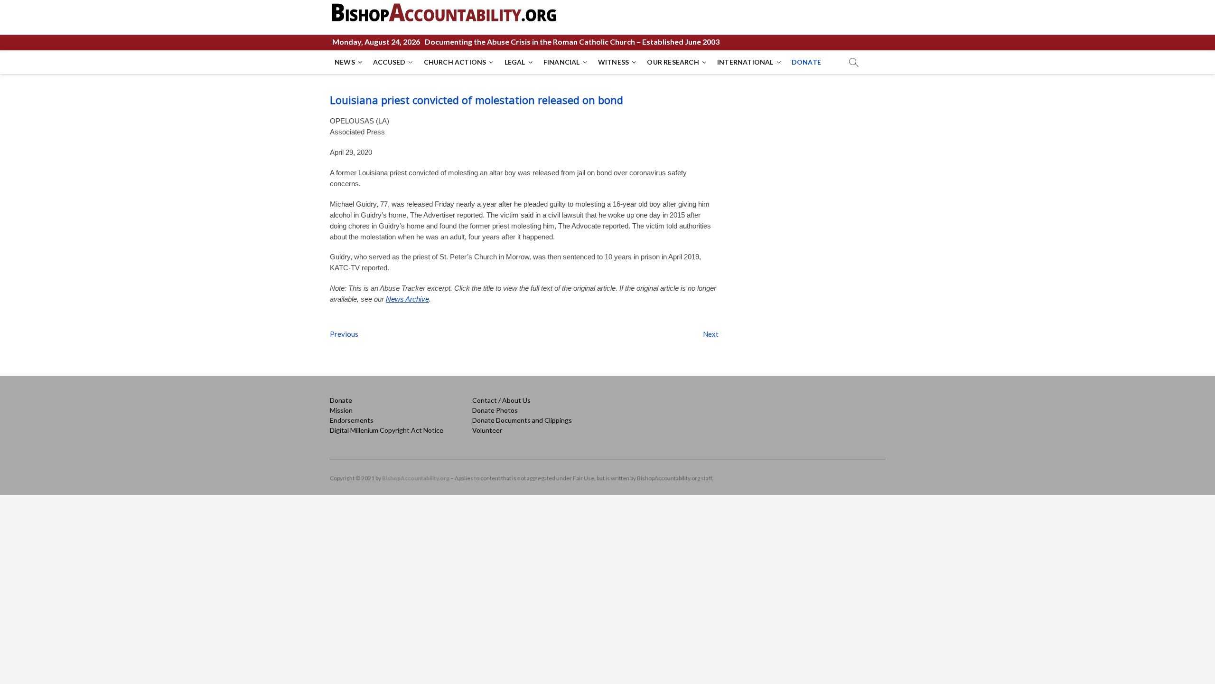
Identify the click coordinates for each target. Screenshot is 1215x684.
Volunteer (487, 430)
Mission (341, 410)
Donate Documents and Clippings (522, 420)
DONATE (806, 62)
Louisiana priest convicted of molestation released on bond (476, 100)
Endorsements (352, 420)
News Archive (407, 299)
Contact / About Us (501, 400)
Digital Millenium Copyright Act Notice (386, 430)
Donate (341, 400)
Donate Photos (495, 410)
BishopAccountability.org (415, 478)
